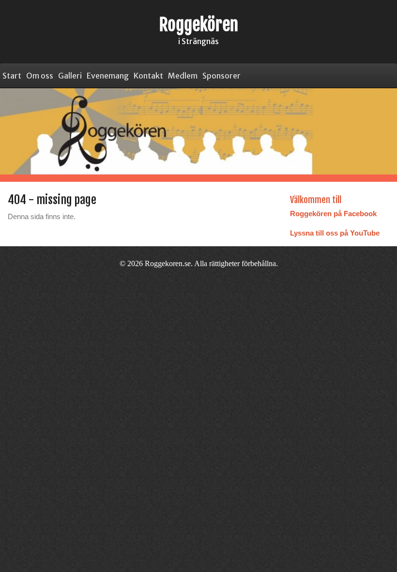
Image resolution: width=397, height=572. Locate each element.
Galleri (70, 75)
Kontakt (148, 75)
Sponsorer (221, 75)
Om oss (39, 75)
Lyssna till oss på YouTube (335, 233)
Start (11, 75)
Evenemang (108, 75)
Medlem (183, 75)
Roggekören (198, 24)
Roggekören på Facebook (333, 213)
